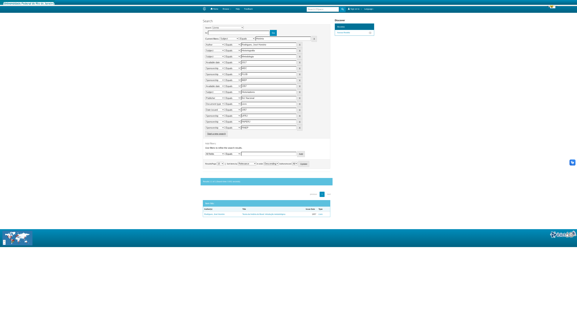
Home (215, 9)
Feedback (248, 9)
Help (238, 9)
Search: (208, 28)
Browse (226, 9)
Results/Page (210, 164)
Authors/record (285, 164)
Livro (321, 214)
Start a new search (216, 133)
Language (368, 9)
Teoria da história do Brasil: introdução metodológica (263, 214)
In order (260, 164)
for (206, 33)
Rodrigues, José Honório (214, 214)
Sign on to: (355, 9)
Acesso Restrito (343, 33)
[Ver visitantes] (17, 238)
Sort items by (232, 164)
